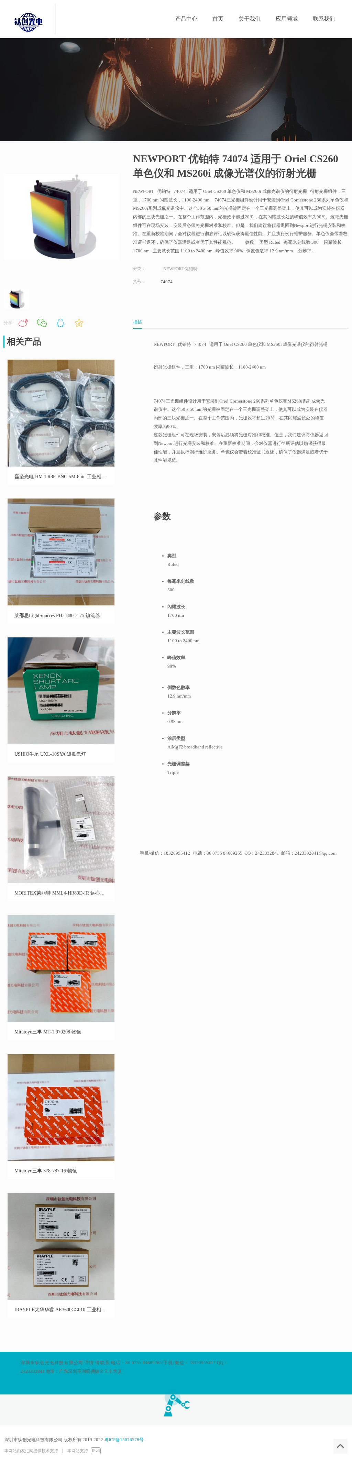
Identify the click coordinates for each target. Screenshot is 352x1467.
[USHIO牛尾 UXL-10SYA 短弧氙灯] (61, 742)
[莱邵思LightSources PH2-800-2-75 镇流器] (61, 603)
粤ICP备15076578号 (124, 1439)
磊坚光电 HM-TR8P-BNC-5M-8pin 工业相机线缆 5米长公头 (76, 476)
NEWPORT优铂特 (180, 268)
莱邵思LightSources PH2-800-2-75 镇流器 (57, 615)
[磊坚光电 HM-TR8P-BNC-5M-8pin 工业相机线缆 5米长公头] (61, 465)
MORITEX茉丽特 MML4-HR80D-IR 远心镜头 (62, 893)
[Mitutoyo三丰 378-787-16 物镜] (61, 1159)
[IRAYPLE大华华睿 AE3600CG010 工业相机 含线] (61, 1298)
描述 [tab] (137, 322)
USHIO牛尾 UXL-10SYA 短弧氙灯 (50, 754)
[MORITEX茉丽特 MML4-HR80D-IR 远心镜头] (61, 881)
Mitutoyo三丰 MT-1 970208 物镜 (47, 1031)
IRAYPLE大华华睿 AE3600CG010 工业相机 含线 (65, 1309)
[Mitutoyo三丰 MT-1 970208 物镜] (61, 1020)
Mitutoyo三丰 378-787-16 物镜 (45, 1170)
